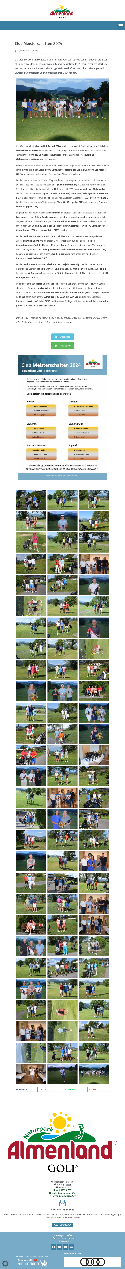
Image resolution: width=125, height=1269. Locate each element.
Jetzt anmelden (62, 1224)
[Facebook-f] (53, 1247)
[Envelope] (65, 1247)
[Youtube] (59, 1247)
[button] (120, 25)
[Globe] (71, 1247)
